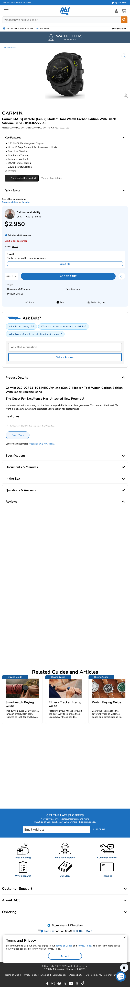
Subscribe (98, 829)
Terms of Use (12, 975)
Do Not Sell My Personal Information (105, 975)
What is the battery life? (21, 326)
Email (38, 216)
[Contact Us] (10, 218)
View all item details (51, 178)
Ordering (9, 912)
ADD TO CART (68, 276)
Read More (17, 435)
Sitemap (44, 975)
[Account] (116, 11)
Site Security (59, 975)
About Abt (11, 900)
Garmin (25, 202)
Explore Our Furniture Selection (17, 2)
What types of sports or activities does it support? (35, 334)
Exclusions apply (87, 821)
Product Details (15, 293)
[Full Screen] (126, 96)
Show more (10, 170)
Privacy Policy (30, 975)
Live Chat (49, 931)
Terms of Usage (64, 945)
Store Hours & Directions (67, 926)
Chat (19, 216)
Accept (64, 956)
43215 (15, 246)
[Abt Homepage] (65, 11)
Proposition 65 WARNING (41, 443)
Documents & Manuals (18, 289)
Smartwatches (10, 47)
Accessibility (75, 975)
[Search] (124, 19)
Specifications (73, 289)
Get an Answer (65, 357)
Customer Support (17, 888)
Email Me (65, 264)
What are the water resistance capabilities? (63, 326)
